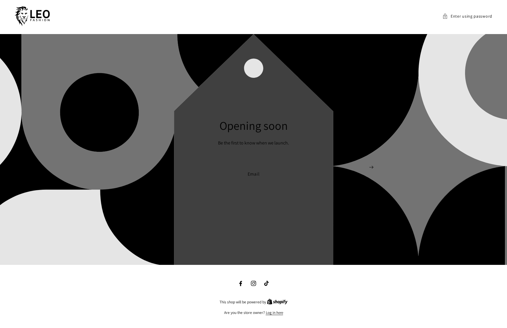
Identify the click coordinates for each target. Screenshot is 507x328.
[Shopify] (277, 302)
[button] (467, 16)
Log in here (274, 312)
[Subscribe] (371, 167)
